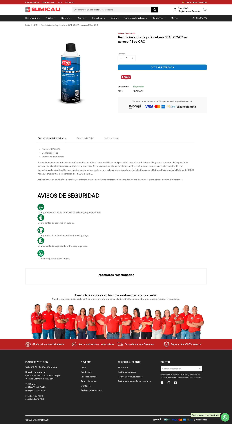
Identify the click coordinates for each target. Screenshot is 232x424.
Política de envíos (127, 372)
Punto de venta (32, 2)
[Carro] (205, 9)
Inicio (27, 25)
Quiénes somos (48, 2)
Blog (60, 2)
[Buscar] (154, 9)
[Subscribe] (199, 368)
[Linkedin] (175, 382)
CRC (35, 25)
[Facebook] (162, 382)
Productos (86, 372)
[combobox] (115, 9)
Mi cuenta (123, 367)
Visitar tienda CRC (126, 33)
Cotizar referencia (162, 67)
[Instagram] (168, 382)
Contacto (69, 2)
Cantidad (121, 54)
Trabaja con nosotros (91, 390)
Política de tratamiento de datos (134, 381)
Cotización (197, 18)
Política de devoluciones (130, 376)
